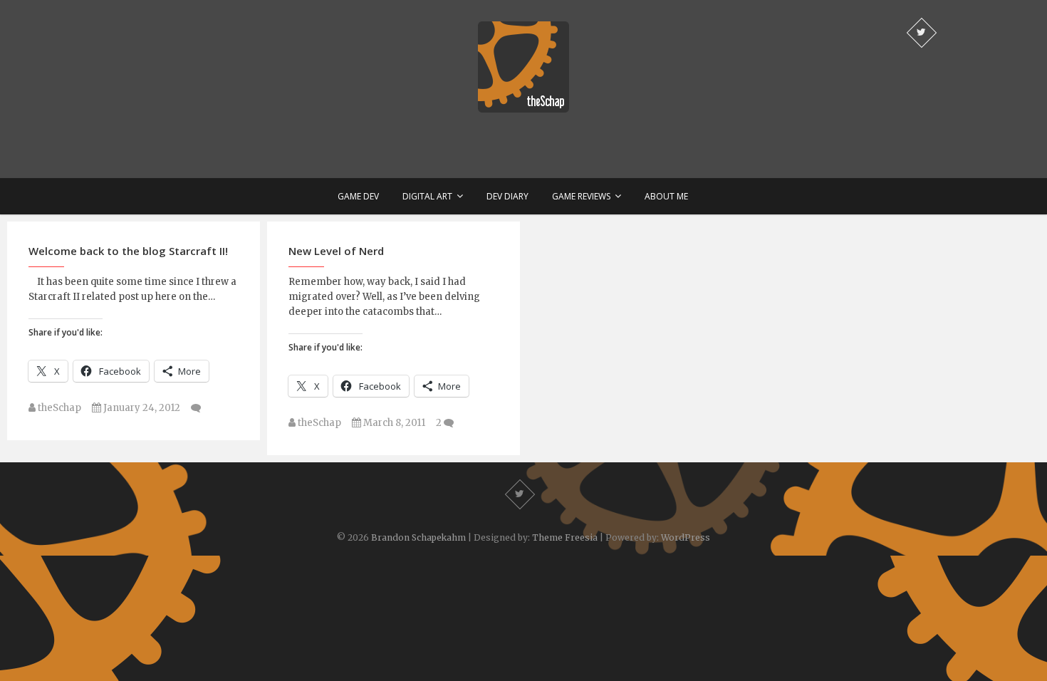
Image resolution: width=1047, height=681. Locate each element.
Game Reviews (581, 196)
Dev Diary (507, 196)
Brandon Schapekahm (418, 537)
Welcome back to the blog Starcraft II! (128, 251)
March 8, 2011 (393, 423)
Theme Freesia (565, 537)
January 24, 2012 (140, 408)
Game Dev (358, 196)
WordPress (685, 537)
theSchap (58, 408)
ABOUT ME (666, 196)
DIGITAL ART (427, 196)
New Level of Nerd (336, 251)
